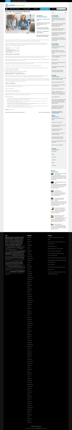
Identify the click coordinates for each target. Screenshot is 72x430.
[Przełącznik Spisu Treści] (17, 48)
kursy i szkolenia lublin (15, 251)
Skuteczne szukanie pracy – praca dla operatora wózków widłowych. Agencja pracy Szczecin (59, 51)
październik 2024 (30, 258)
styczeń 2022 (29, 317)
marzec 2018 (29, 397)
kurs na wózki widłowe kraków (14, 249)
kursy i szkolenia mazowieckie (15, 252)
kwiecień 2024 (29, 266)
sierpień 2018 (29, 388)
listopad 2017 (29, 405)
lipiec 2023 (29, 283)
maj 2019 (28, 371)
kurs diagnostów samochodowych (15, 248)
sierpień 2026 (29, 237)
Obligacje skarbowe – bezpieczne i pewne (12, 50)
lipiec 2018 (29, 390)
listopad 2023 (29, 275)
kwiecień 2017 (29, 418)
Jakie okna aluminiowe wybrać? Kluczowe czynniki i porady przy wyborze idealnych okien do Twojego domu (59, 39)
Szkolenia (35, 8)
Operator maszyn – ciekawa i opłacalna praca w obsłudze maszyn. (56, 243)
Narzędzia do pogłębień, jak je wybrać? (58, 82)
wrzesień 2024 (29, 260)
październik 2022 (30, 300)
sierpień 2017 (29, 411)
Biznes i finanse (44, 8)
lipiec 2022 (29, 306)
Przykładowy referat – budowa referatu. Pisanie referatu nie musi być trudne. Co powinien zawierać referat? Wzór (58, 107)
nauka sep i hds (17, 256)
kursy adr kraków (7, 251)
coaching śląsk (14, 241)
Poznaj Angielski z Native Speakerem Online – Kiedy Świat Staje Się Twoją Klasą (57, 273)
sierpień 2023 (29, 281)
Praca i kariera (26, 8)
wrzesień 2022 (29, 302)
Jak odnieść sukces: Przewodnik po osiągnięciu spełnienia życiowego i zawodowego (21, 103)
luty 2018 (28, 399)
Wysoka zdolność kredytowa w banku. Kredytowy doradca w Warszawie (19, 98)
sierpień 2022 (29, 304)
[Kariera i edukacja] (6, 9)
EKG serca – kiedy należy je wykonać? (44, 112)
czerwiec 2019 (29, 369)
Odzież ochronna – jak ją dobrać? (57, 122)
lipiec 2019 (29, 367)
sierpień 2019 (29, 365)
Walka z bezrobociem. (58, 224)
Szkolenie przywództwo (8, 273)
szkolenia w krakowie (17, 272)
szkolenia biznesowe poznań (15, 266)
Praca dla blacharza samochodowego (12, 265)
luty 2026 (28, 243)
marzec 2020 (29, 355)
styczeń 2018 (29, 401)
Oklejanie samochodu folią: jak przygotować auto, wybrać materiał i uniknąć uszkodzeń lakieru (58, 19)
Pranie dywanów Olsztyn (52, 246)
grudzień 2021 (29, 319)
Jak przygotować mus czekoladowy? (54, 251)
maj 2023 (28, 287)
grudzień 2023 (29, 273)
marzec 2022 (29, 313)
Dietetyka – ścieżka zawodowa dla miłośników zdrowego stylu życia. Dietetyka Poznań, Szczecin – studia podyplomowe (58, 92)
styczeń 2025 (29, 254)
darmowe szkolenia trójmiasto (12, 245)
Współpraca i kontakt (15, 8)
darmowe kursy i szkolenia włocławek (14, 243)
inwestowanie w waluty (14, 247)
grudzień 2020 (29, 342)
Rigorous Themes (43, 428)
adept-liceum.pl (18, 13)
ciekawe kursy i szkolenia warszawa (14, 239)
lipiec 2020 (29, 350)
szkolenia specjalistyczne (20, 270)
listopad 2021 (29, 321)
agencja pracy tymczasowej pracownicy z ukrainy (14, 238)
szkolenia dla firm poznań (14, 267)
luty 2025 (28, 252)
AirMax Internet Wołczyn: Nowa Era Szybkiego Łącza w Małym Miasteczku (57, 261)
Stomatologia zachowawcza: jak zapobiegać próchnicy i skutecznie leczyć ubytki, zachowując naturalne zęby (59, 24)
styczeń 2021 (29, 340)
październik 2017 (30, 407)
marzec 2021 (29, 336)
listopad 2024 (29, 256)
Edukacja (54, 8)
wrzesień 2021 (29, 325)
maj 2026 (28, 239)
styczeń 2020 (29, 359)
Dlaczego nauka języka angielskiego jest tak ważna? (56, 238)
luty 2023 (28, 292)
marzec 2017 (29, 420)
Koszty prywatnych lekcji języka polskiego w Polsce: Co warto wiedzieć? (59, 199)
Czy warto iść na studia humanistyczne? (58, 88)
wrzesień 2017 (29, 409)
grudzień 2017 (29, 403)
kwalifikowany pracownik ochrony (15, 254)
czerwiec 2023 (29, 285)
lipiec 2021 (29, 329)
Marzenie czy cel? (51, 269)
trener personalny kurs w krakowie (15, 273)
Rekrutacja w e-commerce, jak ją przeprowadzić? (15, 105)
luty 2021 (28, 338)
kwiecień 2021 (29, 334)
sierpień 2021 (29, 327)
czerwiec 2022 (29, 308)
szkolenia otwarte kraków (12, 270)
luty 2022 (28, 315)
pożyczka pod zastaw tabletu (16, 262)
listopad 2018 (29, 382)
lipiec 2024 (29, 262)
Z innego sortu (54, 165)
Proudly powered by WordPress (31, 428)
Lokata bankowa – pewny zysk (10, 49)
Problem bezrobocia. (55, 59)
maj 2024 (28, 264)
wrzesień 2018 (29, 386)
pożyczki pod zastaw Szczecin (14, 264)
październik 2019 (30, 361)
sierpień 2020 (29, 348)
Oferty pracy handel (8, 258)
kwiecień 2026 (29, 241)
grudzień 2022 (29, 296)
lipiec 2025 (29, 247)
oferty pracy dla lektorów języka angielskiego (15, 256)
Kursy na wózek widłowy (55, 96)
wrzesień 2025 (29, 245)
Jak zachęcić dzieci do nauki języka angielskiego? (57, 267)
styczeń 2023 (29, 294)
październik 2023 (30, 277)
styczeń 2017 (29, 422)
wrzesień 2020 (29, 346)
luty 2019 (28, 376)
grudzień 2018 (29, 380)
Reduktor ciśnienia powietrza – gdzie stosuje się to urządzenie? (15, 112)
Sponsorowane (54, 159)
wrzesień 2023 (29, 279)
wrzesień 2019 (29, 363)
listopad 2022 (29, 298)
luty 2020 (28, 357)
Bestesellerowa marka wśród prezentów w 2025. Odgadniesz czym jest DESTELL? (43, 24)
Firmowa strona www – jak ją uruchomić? (55, 248)
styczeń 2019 (29, 378)
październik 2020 (30, 344)
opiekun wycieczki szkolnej (16, 258)
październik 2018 (30, 384)
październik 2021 (30, 323)
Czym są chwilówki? (58, 190)
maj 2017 (28, 416)
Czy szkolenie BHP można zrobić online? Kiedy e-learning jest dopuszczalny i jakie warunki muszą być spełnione (59, 34)
